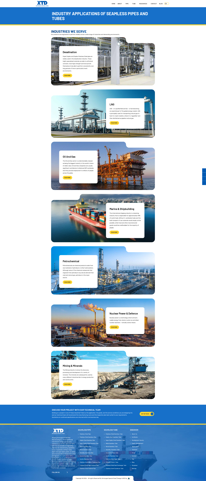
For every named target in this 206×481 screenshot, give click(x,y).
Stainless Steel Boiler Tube (113, 459)
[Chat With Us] (204, 183)
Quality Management (137, 443)
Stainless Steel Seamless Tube (114, 434)
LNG (112, 104)
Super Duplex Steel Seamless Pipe (89, 443)
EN (166, 4)
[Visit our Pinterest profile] (72, 472)
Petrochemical (71, 261)
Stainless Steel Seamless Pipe (88, 437)
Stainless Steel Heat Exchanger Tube (116, 465)
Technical (134, 449)
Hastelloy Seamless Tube (113, 449)
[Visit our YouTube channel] (65, 472)
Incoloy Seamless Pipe (86, 459)
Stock (133, 453)
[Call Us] (204, 175)
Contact (154, 3)
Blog (161, 3)
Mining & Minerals (72, 365)
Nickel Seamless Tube (111, 443)
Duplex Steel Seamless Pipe (87, 440)
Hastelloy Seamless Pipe (86, 453)
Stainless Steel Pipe (85, 434)
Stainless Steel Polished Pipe (88, 468)
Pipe (127, 3)
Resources (143, 3)
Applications (135, 446)
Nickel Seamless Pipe (85, 446)
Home (113, 3)
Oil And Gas (69, 156)
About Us (134, 434)
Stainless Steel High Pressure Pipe (89, 465)
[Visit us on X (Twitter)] (67, 472)
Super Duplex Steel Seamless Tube (115, 440)
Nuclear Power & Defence (124, 313)
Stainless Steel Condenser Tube (114, 468)
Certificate (135, 437)
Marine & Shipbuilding (122, 208)
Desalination (70, 52)
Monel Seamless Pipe (85, 449)
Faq (133, 459)
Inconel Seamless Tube (112, 453)
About (120, 3)
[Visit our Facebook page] (62, 472)
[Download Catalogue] (204, 170)
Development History (138, 440)
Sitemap (134, 468)
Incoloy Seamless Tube (112, 456)
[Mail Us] (204, 179)
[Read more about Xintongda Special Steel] (58, 431)
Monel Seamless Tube (112, 446)
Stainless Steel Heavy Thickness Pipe (90, 462)
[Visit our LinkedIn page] (69, 472)
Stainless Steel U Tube (112, 462)
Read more (67, 75)
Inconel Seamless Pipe (86, 456)
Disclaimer (134, 465)
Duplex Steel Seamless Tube (113, 437)
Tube (134, 3)
